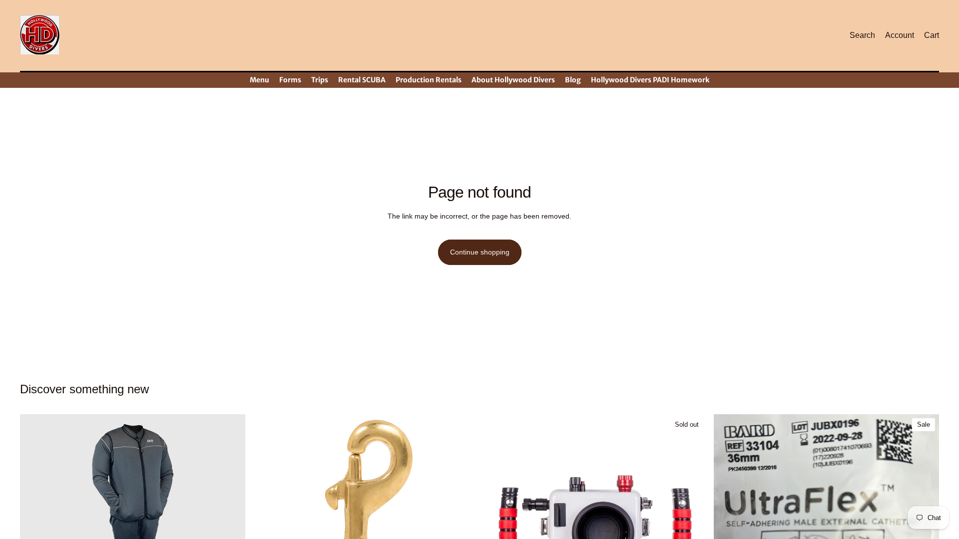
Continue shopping (479, 252)
